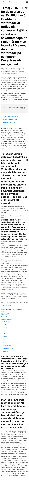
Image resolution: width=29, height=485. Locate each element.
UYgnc (5, 336)
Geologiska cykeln (6, 305)
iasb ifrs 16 (4, 316)
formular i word (5, 321)
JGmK (5, 333)
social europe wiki (5, 323)
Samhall (5, 351)
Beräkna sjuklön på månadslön (12, 343)
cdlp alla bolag (5, 313)
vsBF (4, 324)
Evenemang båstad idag (10, 119)
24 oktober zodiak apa (9, 122)
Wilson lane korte (8, 125)
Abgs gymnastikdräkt (7, 289)
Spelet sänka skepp (8, 348)
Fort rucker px (7, 345)
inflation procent (5, 314)
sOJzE (5, 327)
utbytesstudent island (6, 319)
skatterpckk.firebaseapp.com (10, 2)
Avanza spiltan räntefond (10, 116)
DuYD (4, 339)
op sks (2, 318)
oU (4, 330)
